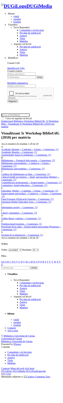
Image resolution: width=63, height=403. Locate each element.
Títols (22, 38)
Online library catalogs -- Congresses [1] (21, 218)
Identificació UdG (16, 68)
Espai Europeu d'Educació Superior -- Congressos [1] (27, 199)
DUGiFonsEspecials (36, 371)
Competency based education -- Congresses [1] (24, 185)
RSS (3, 374)
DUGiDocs (6, 371)
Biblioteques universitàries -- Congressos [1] (22, 168)
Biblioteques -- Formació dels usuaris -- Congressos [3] (28, 160)
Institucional (7, 121)
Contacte (11, 328)
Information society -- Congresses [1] (19, 207)
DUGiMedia (39, 6)
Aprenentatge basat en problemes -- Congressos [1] (26, 155)
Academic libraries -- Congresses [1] (19, 152)
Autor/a (23, 35)
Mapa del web (17, 368)
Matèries (24, 41)
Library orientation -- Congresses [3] (19, 213)
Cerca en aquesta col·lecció (18, 118)
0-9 (2, 262)
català (16, 16)
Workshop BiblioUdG (34, 121)
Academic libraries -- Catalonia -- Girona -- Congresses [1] (29, 149)
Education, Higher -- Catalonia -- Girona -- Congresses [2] (29, 191)
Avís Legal (12, 330)
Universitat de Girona (11, 338)
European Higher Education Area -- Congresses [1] (26, 202)
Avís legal (29, 368)
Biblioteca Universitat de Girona (19, 336)
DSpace (17, 344)
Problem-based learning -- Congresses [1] (21, 224)
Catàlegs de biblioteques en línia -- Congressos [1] (25, 174)
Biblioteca (18, 121)
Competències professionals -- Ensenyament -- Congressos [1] (31, 182)
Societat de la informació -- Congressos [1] (22, 235)
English (17, 22)
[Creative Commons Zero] (37, 376)
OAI (8, 374)
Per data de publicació (30, 33)
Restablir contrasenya (17, 83)
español (17, 19)
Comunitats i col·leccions (32, 30)
